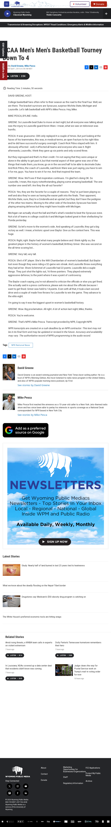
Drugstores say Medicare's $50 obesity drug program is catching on (54, 597)
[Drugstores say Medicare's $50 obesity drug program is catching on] (11, 601)
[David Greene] (9, 372)
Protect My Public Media (93, 774)
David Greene (17, 65)
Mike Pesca (30, 65)
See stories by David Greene (34, 385)
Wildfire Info (3, 70)
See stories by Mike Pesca (32, 414)
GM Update (3, 49)
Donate (100, 4)
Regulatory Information (73, 783)
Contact (44, 774)
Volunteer (80, 4)
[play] (7, 13)
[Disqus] (55, 721)
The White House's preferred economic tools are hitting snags (32, 617)
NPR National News (21, 345)
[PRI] (37, 821)
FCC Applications (93, 768)
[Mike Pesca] (9, 402)
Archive (89, 781)
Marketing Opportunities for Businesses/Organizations (73, 769)
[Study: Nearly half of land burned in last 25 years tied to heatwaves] (11, 570)
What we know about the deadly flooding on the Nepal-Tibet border (34, 585)
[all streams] (107, 13)
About (43, 768)
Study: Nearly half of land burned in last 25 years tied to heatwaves (53, 565)
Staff (65, 777)
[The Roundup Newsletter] (55, 496)
